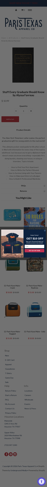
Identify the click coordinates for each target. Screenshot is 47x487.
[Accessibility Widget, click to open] (41, 481)
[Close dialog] (44, 230)
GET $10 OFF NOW (34, 250)
